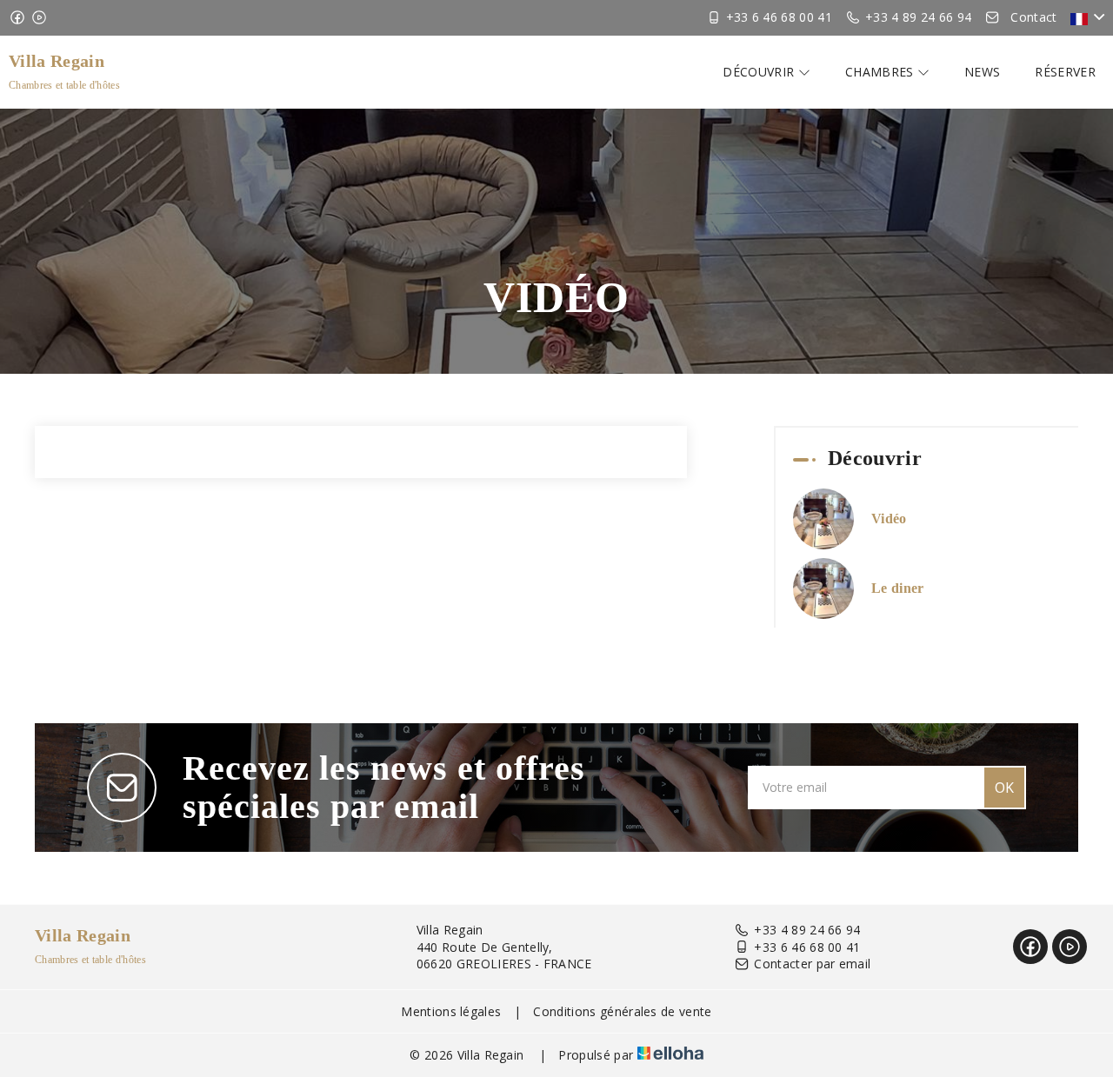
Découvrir (760, 71)
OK (1004, 787)
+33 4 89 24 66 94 (807, 929)
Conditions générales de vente (622, 1011)
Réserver (1065, 71)
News (982, 71)
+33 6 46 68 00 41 (807, 947)
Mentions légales (451, 1011)
